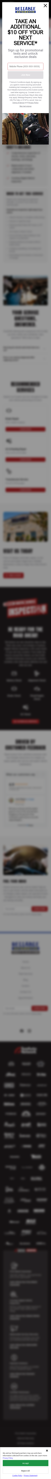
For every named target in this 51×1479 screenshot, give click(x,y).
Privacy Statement (30, 1475)
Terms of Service (18, 103)
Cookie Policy (17, 1475)
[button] (47, 1450)
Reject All (25, 1470)
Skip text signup (25, 106)
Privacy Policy (33, 103)
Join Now (25, 75)
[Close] (45, 5)
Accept (25, 1463)
